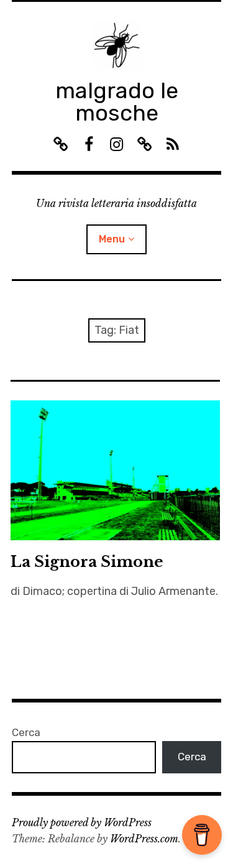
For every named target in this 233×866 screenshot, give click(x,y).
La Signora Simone (87, 562)
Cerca (26, 732)
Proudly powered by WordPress (82, 822)
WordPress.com (144, 838)
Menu (112, 239)
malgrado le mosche (116, 101)
